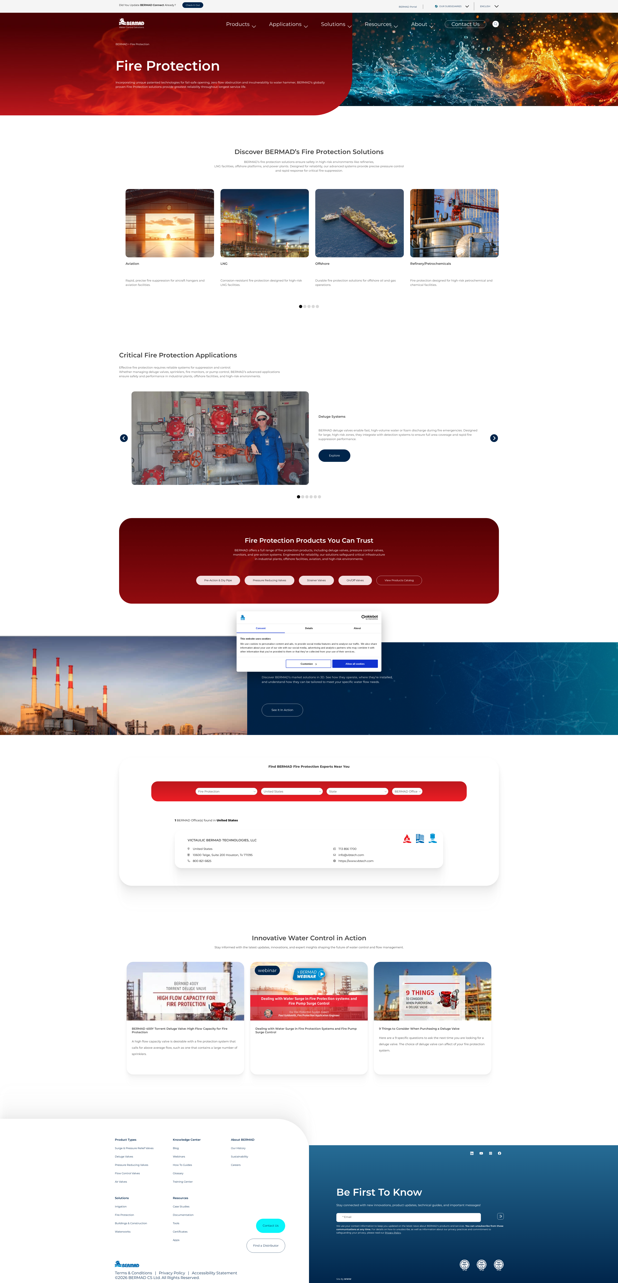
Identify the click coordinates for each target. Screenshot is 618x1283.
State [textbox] (333, 791)
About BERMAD (242, 1140)
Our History (238, 1148)
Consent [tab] (261, 628)
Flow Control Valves (127, 1173)
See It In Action (282, 710)
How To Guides (182, 1164)
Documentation (183, 1214)
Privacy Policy (172, 1273)
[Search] (492, 24)
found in (206, 820)
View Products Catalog (399, 580)
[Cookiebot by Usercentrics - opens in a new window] (364, 617)
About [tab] (357, 628)
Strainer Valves (316, 580)
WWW (347, 1279)
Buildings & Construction (131, 1223)
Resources (378, 24)
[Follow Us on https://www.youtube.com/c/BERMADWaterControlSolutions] (481, 1154)
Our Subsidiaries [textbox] (450, 6)
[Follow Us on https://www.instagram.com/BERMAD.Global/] (491, 1154)
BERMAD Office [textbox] (406, 791)
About (419, 24)
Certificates (180, 1231)
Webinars (179, 1156)
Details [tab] (309, 628)
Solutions (333, 24)
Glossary (178, 1173)
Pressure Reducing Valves (269, 580)
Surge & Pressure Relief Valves (134, 1148)
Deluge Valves (124, 1156)
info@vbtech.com (351, 855)
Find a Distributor (266, 1245)
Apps (176, 1240)
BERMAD (121, 44)
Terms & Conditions (133, 1273)
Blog (176, 1148)
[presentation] (124, 438)
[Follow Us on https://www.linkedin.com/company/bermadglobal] (472, 1154)
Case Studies (181, 1206)
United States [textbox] (273, 791)
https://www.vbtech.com (356, 861)
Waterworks (123, 1231)
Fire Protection (124, 1214)
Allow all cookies (355, 663)
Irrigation (121, 1206)
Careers (236, 1164)
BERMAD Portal (408, 6)
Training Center (183, 1181)
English (485, 6)
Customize (307, 663)
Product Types (125, 1140)
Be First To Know (379, 1192)
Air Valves (121, 1181)
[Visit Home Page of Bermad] (127, 1264)
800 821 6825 (202, 861)
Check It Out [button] (193, 5)
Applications (285, 24)
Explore (334, 455)
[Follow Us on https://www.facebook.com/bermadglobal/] (499, 1154)
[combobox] (454, 6)
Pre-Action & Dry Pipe (218, 580)
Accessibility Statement (214, 1273)
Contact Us (465, 24)
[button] (300, 306)
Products (238, 24)
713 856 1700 (347, 849)
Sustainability (239, 1156)
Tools (176, 1223)
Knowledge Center (187, 1140)
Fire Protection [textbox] (209, 791)
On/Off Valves (355, 580)
